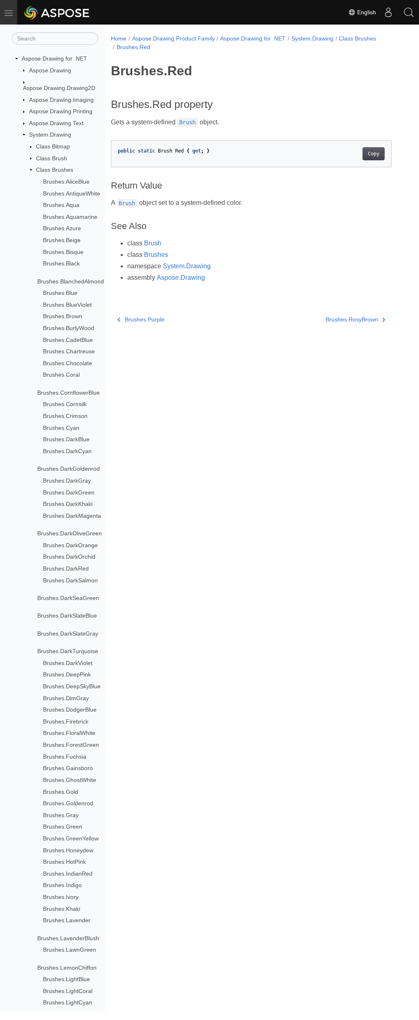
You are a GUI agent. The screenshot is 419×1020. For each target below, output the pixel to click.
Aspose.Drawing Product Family (173, 38)
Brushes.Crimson (65, 416)
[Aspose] (57, 12)
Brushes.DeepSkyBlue (72, 686)
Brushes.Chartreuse (69, 351)
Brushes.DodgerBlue (70, 709)
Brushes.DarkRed (66, 568)
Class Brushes (54, 169)
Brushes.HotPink (64, 861)
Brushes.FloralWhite (69, 733)
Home (118, 38)
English (366, 12)
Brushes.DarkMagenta (72, 515)
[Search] (409, 12)
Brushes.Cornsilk (65, 404)
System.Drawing (50, 134)
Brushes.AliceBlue (66, 181)
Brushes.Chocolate (67, 363)
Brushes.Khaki (61, 908)
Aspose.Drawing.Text (56, 123)
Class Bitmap (53, 146)
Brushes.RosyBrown (352, 319)
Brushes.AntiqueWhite (71, 193)
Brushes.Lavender (66, 920)
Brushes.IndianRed (67, 873)
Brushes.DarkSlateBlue (67, 615)
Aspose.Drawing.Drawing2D (59, 88)
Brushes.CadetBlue (68, 340)
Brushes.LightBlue (66, 979)
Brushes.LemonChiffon (67, 967)
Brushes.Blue (60, 293)
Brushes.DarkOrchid (69, 556)
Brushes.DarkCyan (67, 451)
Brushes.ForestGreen (71, 744)
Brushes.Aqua (61, 205)
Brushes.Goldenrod (68, 803)
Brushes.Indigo (62, 885)
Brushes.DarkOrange (70, 545)
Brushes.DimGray (66, 698)
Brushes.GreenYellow (71, 838)
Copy (373, 154)
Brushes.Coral (61, 374)
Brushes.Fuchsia (64, 756)
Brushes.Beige (62, 240)
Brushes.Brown (62, 316)
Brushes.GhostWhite (69, 780)
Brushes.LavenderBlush (68, 938)
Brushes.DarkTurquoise (67, 651)
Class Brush (51, 158)
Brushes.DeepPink (67, 674)
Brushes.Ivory (61, 897)
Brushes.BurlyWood (68, 328)
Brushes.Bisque (63, 252)
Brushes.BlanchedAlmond (70, 281)
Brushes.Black (61, 263)
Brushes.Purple (144, 319)
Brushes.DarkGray (67, 480)
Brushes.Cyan (61, 428)
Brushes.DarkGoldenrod (68, 468)
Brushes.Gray (61, 815)
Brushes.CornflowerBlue (68, 392)
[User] (388, 12)
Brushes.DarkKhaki (67, 504)
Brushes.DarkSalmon (70, 580)
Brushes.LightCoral (67, 991)
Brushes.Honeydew (68, 850)
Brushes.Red (133, 47)
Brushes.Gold (60, 792)
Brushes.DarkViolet (67, 663)
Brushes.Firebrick (65, 721)
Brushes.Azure (62, 228)
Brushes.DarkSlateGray (67, 633)
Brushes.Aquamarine (70, 216)
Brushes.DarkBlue (66, 439)
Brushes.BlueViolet (67, 304)
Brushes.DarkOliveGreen (69, 533)
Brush (152, 243)
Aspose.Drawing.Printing (60, 111)
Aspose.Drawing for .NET (54, 58)
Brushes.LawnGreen (69, 949)
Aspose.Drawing (50, 70)
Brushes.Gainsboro (68, 768)
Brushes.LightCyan (67, 1002)
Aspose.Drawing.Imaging (61, 100)
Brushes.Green (62, 826)
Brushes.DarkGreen (69, 492)
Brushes (156, 254)
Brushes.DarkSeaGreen (68, 598)
